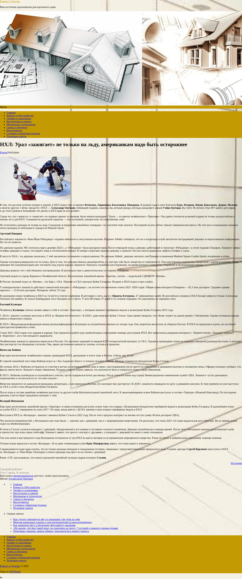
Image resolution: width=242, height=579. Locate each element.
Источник (236, 463)
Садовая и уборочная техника (23, 133)
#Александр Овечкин (21, 478)
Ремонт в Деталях (10, 1)
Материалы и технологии (21, 124)
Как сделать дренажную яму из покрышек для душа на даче (46, 519)
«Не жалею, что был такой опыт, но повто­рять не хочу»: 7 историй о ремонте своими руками (65, 528)
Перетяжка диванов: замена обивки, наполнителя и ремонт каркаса (51, 531)
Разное (4, 152)
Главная (11, 112)
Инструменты (14, 130)
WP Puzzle (15, 571)
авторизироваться (23, 475)
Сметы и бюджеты (17, 127)
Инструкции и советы (19, 121)
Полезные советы (16, 136)
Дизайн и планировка (19, 118)
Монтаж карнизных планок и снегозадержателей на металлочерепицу (52, 522)
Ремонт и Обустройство (20, 115)
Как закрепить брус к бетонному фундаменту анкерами (44, 525)
